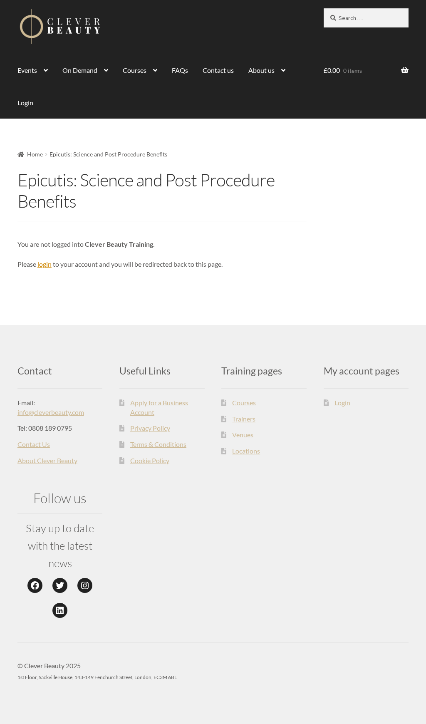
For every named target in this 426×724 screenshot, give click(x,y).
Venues (242, 435)
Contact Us (33, 444)
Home (35, 154)
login (44, 264)
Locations (246, 451)
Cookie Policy (149, 460)
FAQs (180, 70)
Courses (134, 70)
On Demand (79, 70)
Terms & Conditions (158, 444)
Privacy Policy (150, 428)
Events (27, 70)
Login (25, 103)
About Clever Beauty (47, 460)
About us (261, 70)
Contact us (218, 70)
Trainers (243, 419)
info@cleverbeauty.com (50, 412)
